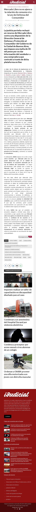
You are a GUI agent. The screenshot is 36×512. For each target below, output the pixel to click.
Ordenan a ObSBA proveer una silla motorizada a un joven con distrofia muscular (17, 374)
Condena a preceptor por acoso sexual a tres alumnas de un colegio (17, 347)
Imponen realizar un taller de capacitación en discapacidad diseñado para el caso (18, 292)
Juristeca (8, 499)
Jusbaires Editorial (10, 488)
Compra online (27, 240)
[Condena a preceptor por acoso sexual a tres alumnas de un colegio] (18, 335)
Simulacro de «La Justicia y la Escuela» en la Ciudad (21, 448)
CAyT (20, 240)
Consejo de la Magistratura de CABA (20, 506)
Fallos (16, 6)
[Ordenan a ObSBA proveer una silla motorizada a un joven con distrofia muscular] (18, 361)
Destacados (10, 6)
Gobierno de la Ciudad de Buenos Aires (15, 252)
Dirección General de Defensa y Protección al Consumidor (16, 246)
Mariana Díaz (26, 254)
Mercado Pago (17, 257)
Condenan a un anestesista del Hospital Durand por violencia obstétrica (16, 322)
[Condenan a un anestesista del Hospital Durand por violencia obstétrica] (18, 308)
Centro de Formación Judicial (13, 496)
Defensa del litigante (11, 490)
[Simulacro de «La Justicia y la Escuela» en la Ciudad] (7, 449)
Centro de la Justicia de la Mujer (14, 493)
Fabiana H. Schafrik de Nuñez (12, 249)
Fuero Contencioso (23, 6)
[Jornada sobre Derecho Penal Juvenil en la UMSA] (7, 465)
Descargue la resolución (25, 237)
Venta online (8, 260)
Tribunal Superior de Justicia (13, 479)
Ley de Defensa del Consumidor (13, 254)
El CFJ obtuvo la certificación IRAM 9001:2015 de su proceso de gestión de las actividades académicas (21, 470)
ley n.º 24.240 (16, 115)
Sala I (29, 257)
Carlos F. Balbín (13, 240)
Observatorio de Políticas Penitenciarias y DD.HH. (18, 482)
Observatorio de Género (12, 485)
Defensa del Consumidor (11, 243)
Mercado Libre (8, 257)
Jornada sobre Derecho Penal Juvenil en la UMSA (21, 464)
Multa (24, 257)
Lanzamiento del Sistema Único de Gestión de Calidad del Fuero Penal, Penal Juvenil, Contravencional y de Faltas (21, 460)
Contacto (7, 416)
